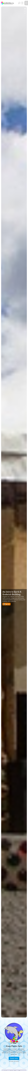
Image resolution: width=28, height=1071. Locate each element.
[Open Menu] (22, 3)
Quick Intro (14, 1058)
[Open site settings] (26, 3)
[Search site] (19, 3)
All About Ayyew (8, 605)
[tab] (24, 10)
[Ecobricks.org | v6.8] (7, 3)
